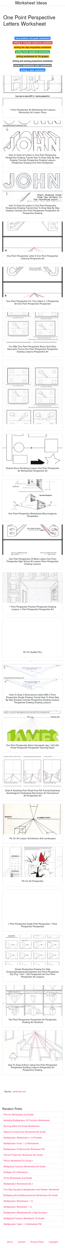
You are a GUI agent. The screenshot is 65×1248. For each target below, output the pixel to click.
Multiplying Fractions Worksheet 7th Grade (24, 1218)
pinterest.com (19, 1091)
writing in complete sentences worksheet (32, 42)
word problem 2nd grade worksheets (32, 38)
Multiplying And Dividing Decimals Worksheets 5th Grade (31, 1195)
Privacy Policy (37, 1241)
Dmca (10, 1241)
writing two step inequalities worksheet (32, 47)
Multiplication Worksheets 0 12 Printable (23, 1137)
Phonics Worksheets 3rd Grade (19, 1114)
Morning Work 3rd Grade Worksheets (21, 1126)
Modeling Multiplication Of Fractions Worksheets (27, 1120)
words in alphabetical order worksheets (32, 65)
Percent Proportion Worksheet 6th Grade (23, 1154)
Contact (21, 1241)
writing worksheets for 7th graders (32, 56)
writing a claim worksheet (33, 70)
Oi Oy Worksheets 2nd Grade (18, 1177)
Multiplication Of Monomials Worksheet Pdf (24, 1149)
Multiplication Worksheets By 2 (18, 1183)
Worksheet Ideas (31, 2)
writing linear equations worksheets (32, 51)
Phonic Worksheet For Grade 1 (18, 1160)
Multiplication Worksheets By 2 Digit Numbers (25, 1212)
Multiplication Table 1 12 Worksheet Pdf (22, 1224)
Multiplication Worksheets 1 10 (18, 1200)
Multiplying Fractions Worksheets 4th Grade (25, 1166)
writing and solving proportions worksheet (32, 60)
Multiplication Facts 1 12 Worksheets (21, 1143)
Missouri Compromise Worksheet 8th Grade (25, 1131)
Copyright (53, 1241)
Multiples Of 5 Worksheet (16, 1172)
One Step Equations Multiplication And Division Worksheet (31, 1189)
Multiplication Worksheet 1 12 (18, 1206)
